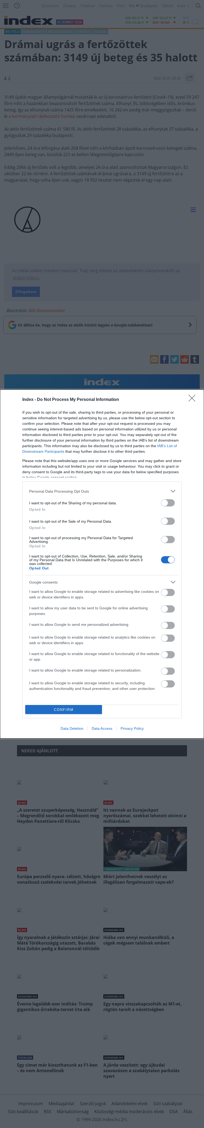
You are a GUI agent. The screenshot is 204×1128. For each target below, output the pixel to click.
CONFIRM (64, 710)
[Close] (194, 400)
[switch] (168, 502)
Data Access (102, 728)
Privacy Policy (132, 728)
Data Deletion (72, 728)
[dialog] (102, 564)
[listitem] (102, 491)
